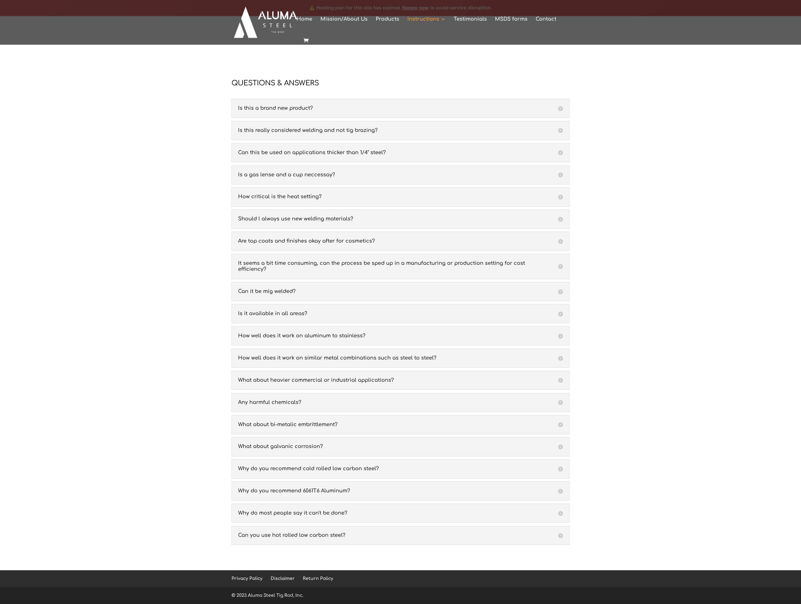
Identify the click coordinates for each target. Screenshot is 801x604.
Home (304, 19)
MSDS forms (511, 19)
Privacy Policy (247, 578)
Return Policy (318, 578)
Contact (546, 19)
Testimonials (470, 19)
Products (387, 19)
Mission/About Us (344, 19)
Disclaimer (283, 578)
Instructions (423, 19)
